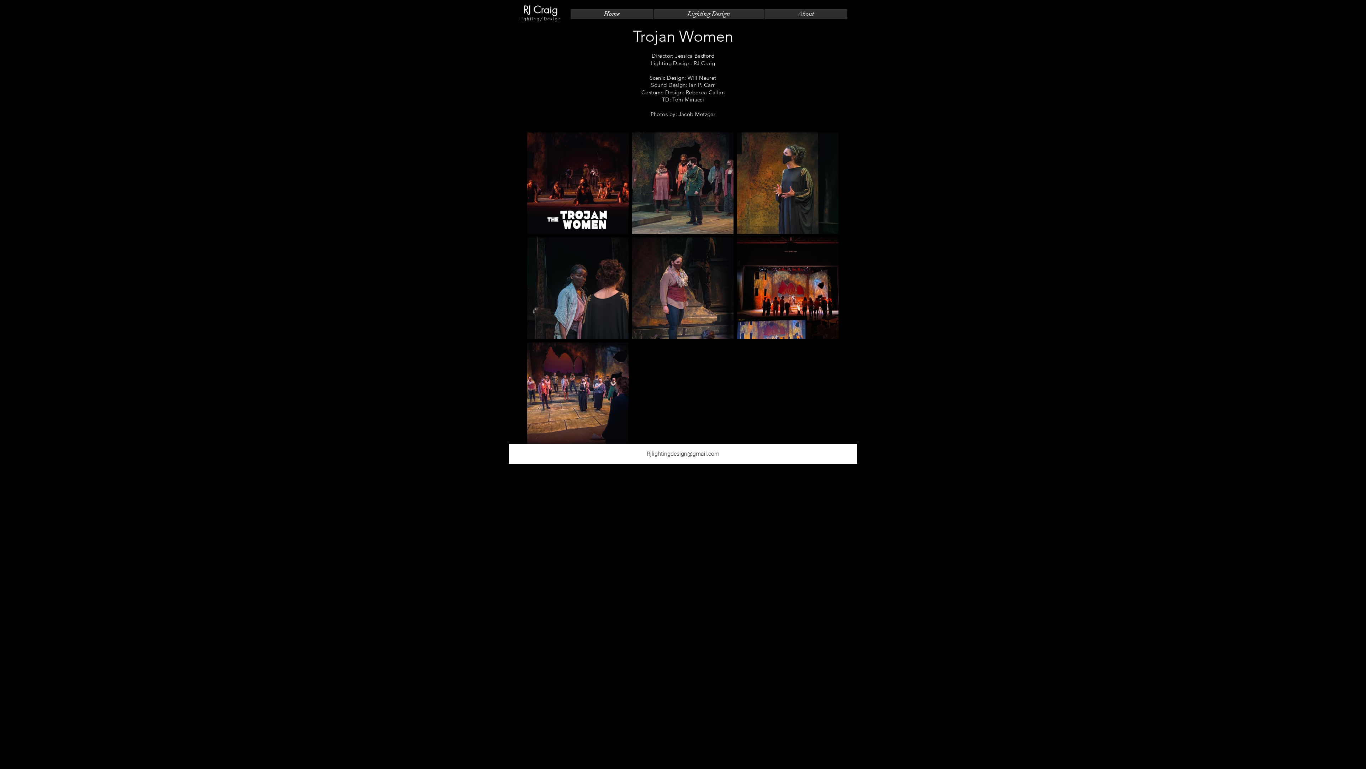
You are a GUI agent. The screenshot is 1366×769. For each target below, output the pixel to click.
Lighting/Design (540, 19)
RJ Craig (541, 9)
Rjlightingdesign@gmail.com (683, 454)
